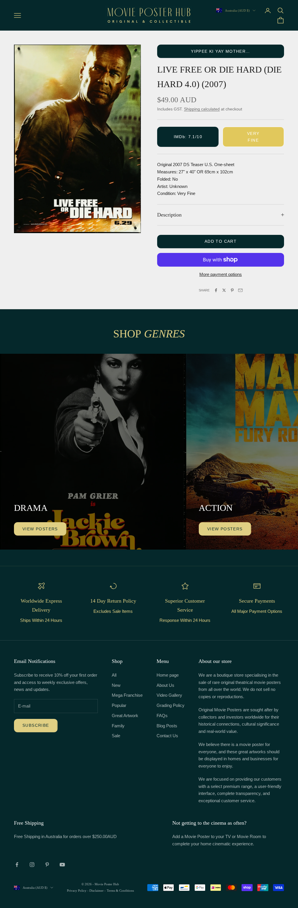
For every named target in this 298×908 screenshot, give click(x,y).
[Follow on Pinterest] (47, 864)
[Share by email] (240, 290)
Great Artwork (125, 715)
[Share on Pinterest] (232, 290)
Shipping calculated (202, 109)
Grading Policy (171, 705)
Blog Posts (167, 725)
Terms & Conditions (120, 890)
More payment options (220, 274)
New (116, 685)
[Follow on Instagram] (32, 864)
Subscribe (35, 725)
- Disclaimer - (96, 890)
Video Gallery (169, 695)
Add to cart (221, 241)
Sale (116, 735)
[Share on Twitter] (224, 290)
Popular (119, 705)
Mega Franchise (127, 695)
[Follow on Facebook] (17, 864)
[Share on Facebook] (216, 290)
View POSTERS (40, 529)
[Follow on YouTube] (62, 864)
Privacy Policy (77, 890)
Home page (168, 675)
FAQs (162, 715)
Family (118, 725)
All (114, 675)
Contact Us (167, 735)
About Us (165, 685)
